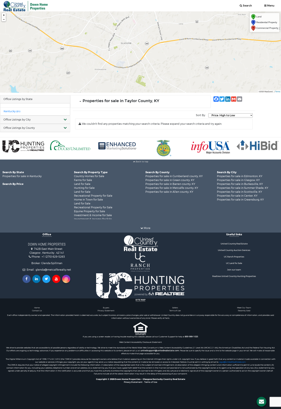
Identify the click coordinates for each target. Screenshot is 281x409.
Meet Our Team (244, 307)
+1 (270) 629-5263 (53, 256)
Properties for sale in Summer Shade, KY (242, 188)
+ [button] (4, 15)
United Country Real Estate (234, 243)
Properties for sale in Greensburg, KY (240, 199)
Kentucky (12, 111)
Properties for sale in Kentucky (22, 176)
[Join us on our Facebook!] (26, 279)
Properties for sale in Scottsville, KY (239, 192)
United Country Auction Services (234, 250)
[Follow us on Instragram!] (66, 279)
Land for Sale (82, 184)
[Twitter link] (46, 279)
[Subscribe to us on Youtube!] (56, 279)
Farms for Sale (83, 180)
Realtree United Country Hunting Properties (234, 276)
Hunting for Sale (84, 188)
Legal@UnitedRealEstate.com (232, 362)
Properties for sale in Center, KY (237, 195)
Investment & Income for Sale (93, 215)
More (146, 228)
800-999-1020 (191, 336)
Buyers (106, 307)
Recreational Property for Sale (93, 195)
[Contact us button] (261, 402)
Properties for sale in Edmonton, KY (239, 176)
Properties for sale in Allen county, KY (169, 192)
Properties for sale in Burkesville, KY (240, 184)
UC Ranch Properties (234, 256)
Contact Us (37, 310)
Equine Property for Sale (89, 211)
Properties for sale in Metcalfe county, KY (171, 188)
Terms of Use (175, 310)
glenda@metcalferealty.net (53, 269)
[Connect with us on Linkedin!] (36, 279)
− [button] (4, 19)
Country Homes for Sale (89, 176)
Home (37, 307)
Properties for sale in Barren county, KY (170, 184)
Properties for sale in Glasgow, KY (238, 180)
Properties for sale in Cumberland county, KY (174, 176)
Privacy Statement (106, 310)
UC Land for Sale (234, 263)
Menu (270, 5)
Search (247, 5)
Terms (277, 91)
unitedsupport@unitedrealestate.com (159, 350)
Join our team (234, 269)
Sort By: (201, 115)
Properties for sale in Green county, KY (169, 180)
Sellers (175, 307)
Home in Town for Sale (88, 199)
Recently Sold (244, 310)
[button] (35, 120)
